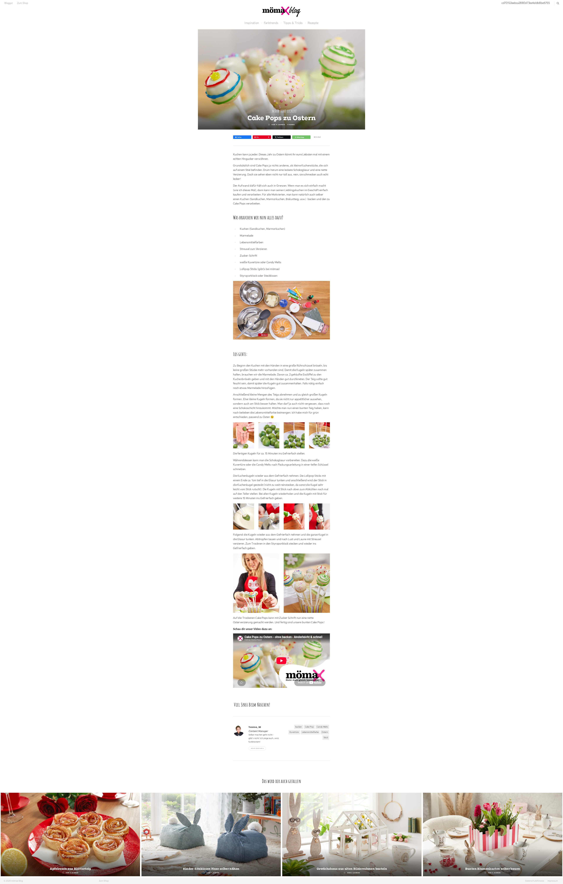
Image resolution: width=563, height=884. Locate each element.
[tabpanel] (70, 834)
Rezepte (313, 23)
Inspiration (252, 23)
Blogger (8, 2)
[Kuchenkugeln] (270, 436)
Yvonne (291, 125)
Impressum (553, 880)
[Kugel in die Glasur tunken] (245, 517)
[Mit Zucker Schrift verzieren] (296, 517)
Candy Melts (322, 726)
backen (298, 726)
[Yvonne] (239, 730)
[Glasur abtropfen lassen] (270, 517)
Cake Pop (309, 726)
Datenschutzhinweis (534, 880)
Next (557, 835)
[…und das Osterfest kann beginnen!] (308, 584)
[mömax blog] (281, 11)
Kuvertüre (294, 732)
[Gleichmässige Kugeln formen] (245, 436)
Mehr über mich (257, 748)
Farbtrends (271, 23)
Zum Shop (22, 2)
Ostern (325, 732)
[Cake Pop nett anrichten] (257, 584)
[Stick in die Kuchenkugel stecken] (296, 436)
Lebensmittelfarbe (310, 732)
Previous (5, 835)
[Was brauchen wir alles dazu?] (283, 311)
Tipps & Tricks (293, 23)
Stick (326, 737)
